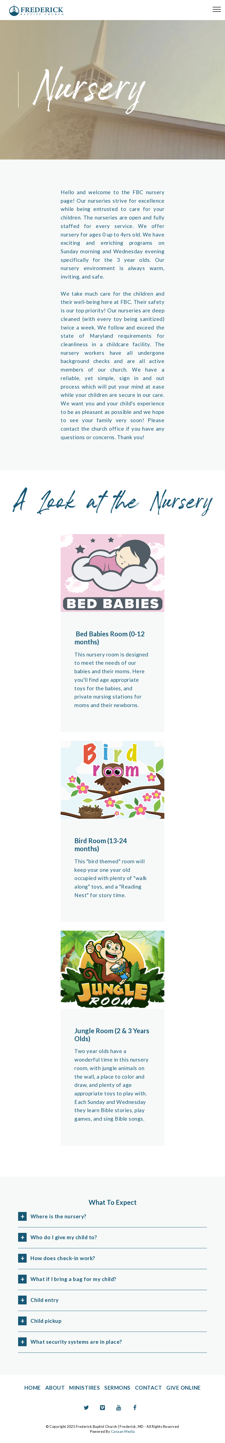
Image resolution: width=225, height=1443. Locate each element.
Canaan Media (123, 1431)
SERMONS (117, 1387)
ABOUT (55, 1387)
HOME (32, 1387)
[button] (112, 1217)
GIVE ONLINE (183, 1387)
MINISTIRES (84, 1387)
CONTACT (148, 1387)
